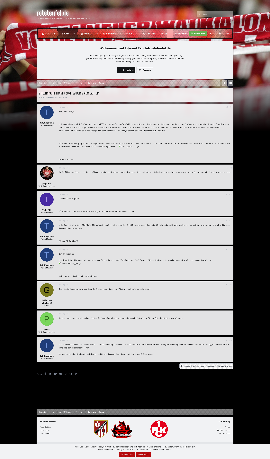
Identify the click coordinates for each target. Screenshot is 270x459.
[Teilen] (227, 107)
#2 (231, 168)
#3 (230, 194)
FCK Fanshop (224, 433)
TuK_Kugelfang (47, 97)
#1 (231, 107)
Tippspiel (151, 33)
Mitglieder (111, 33)
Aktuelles (88, 33)
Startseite (50, 33)
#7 (231, 314)
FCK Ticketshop (223, 430)
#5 (231, 249)
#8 (231, 340)
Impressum (44, 430)
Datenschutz (45, 433)
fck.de (227, 427)
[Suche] (228, 33)
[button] (75, 33)
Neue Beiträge (45, 427)
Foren (66, 33)
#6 (231, 285)
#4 (230, 221)
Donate (167, 33)
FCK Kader (133, 33)
